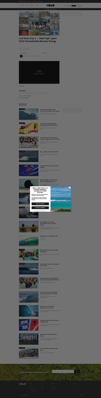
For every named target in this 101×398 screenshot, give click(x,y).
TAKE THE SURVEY (40, 203)
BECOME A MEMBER (40, 207)
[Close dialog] (70, 188)
